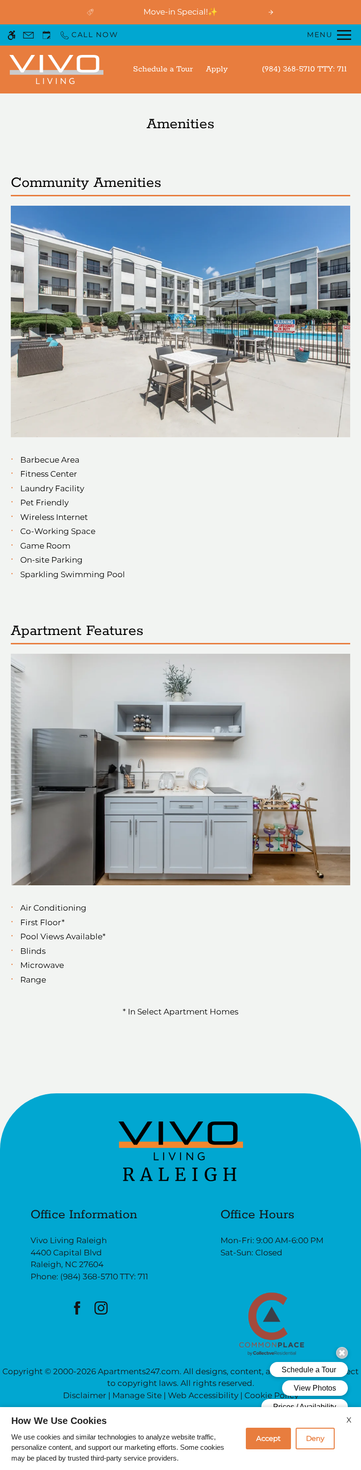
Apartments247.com (139, 1371)
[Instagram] (101, 1308)
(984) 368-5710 (304, 69)
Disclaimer (84, 1395)
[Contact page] (28, 35)
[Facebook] (77, 1308)
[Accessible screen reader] (11, 35)
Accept (268, 1438)
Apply (217, 69)
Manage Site (137, 1395)
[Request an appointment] (46, 35)
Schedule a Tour (163, 69)
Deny (315, 1438)
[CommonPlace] (272, 1323)
